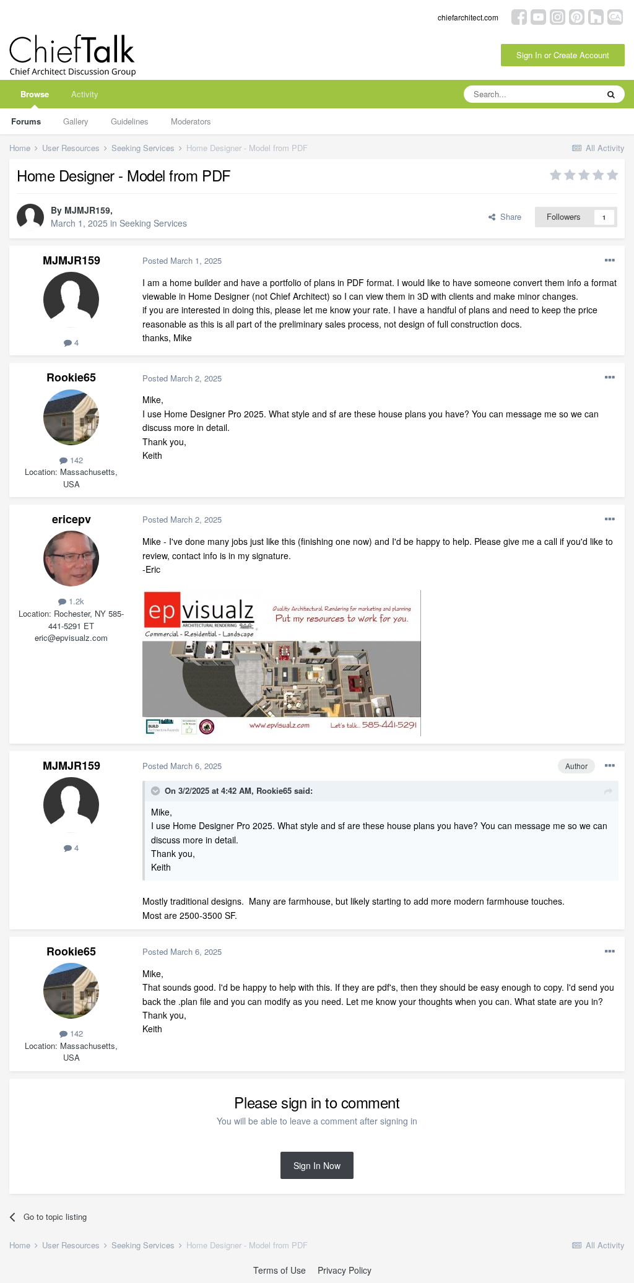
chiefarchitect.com (468, 17)
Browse (34, 94)
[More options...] (610, 260)
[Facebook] (519, 16)
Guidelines (130, 121)
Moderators (191, 121)
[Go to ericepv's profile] (71, 558)
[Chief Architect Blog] (615, 16)
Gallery (76, 121)
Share (508, 216)
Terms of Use (279, 1270)
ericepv (71, 519)
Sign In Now (317, 1165)
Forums (26, 121)
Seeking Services (153, 223)
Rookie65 (71, 377)
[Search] (611, 94)
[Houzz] (596, 16)
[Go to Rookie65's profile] (71, 417)
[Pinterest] (576, 16)
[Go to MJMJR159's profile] (30, 217)
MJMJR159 (87, 210)
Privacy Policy (344, 1270)
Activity (84, 94)
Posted (182, 260)
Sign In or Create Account (562, 55)
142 (75, 460)
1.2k (75, 601)
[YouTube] (538, 16)
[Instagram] (557, 16)
